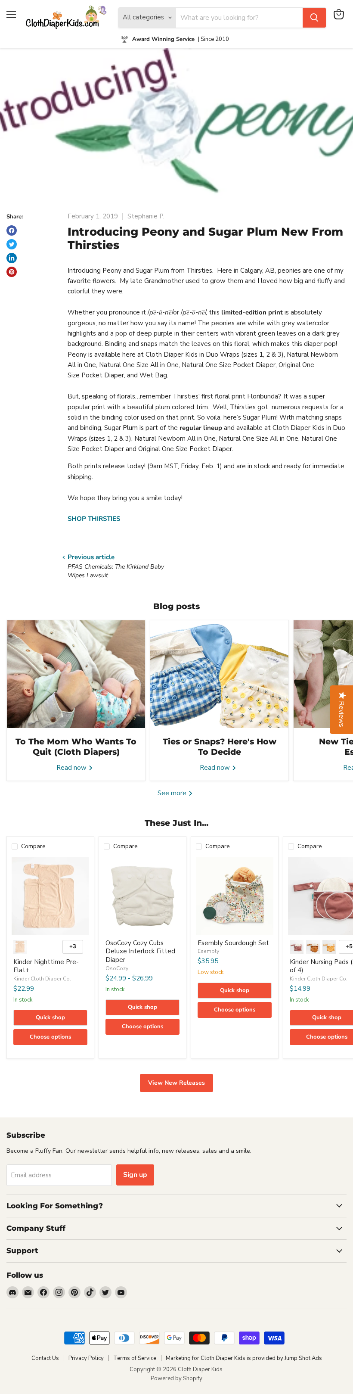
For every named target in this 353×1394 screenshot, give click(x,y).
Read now (72, 767)
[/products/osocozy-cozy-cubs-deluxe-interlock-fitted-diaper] (142, 896)
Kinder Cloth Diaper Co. (42, 978)
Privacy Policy (86, 1358)
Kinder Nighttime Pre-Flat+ (46, 966)
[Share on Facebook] (11, 230)
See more (173, 793)
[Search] (314, 18)
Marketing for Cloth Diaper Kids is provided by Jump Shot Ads (244, 1358)
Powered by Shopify (176, 1378)
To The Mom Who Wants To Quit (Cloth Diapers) (75, 747)
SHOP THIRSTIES (94, 518)
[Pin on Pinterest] (11, 272)
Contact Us (45, 1358)
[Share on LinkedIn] (11, 258)
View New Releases (176, 1083)
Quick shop (50, 1017)
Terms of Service (134, 1358)
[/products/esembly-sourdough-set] (234, 896)
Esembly (208, 951)
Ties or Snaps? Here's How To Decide (219, 747)
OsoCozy (116, 968)
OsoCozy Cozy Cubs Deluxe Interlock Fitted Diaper (140, 951)
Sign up (135, 1174)
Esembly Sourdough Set (233, 943)
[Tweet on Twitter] (11, 244)
